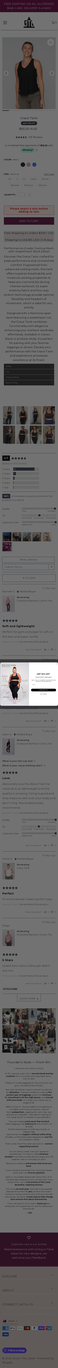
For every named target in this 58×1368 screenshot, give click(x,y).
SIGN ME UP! (43, 690)
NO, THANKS (43, 693)
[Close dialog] (56, 664)
